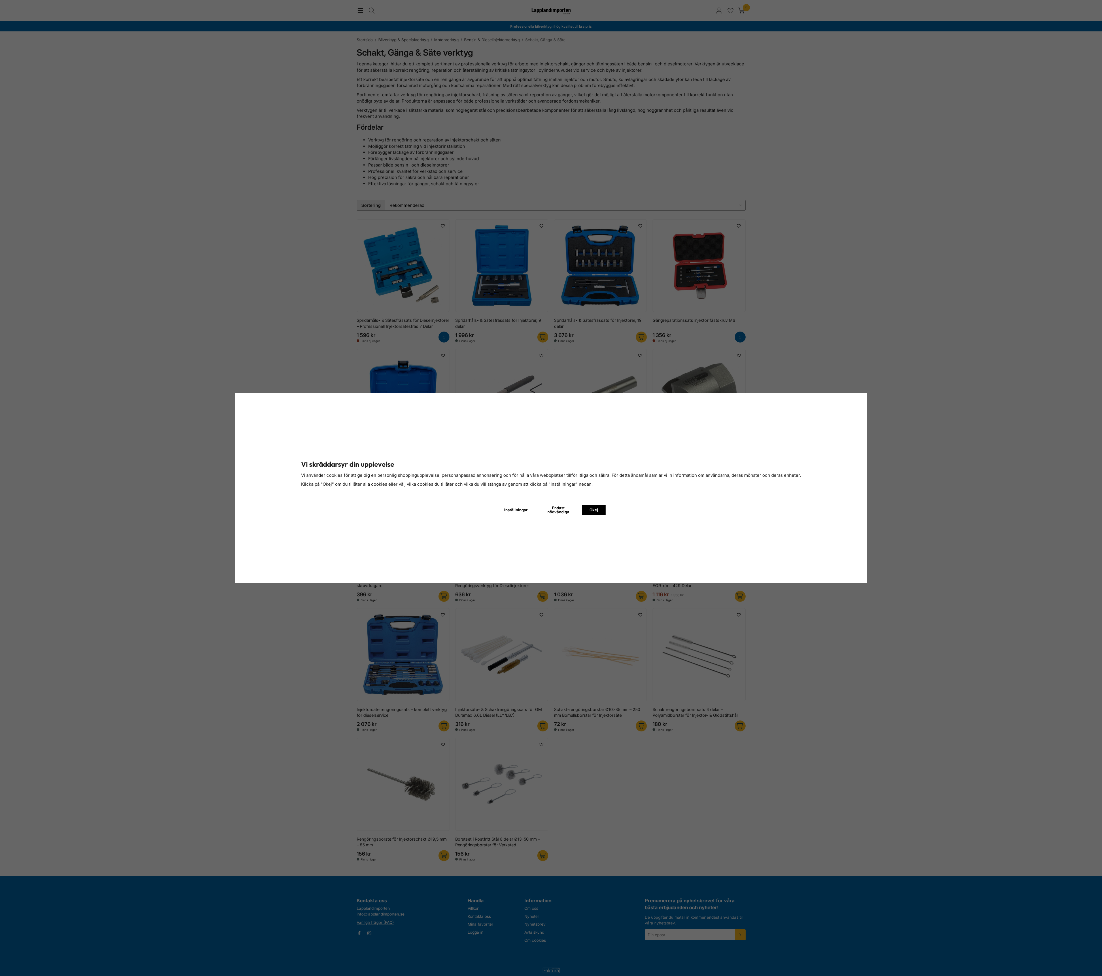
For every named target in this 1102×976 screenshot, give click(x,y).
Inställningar (516, 510)
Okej (593, 510)
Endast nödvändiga (558, 510)
